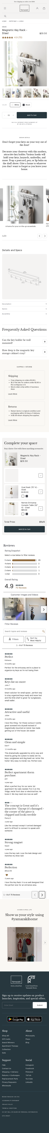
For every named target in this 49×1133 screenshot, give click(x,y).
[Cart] (44, 8)
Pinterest (29, 1072)
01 (9, 115)
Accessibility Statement (10, 1100)
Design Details (24, 137)
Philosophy (30, 1036)
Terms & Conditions (9, 1108)
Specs (4, 309)
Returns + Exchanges (11, 1075)
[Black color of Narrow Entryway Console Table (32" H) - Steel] (26, 513)
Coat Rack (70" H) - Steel (29, 488)
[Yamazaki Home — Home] (24, 8)
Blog (27, 1042)
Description (6, 304)
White (15, 105)
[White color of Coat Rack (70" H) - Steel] (22, 496)
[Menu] (5, 8)
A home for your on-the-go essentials (21, 226)
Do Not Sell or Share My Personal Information (20, 1112)
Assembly (6, 314)
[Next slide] (45, 236)
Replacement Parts (10, 1079)
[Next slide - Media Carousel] (45, 943)
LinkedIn (29, 1082)
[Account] (37, 8)
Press (28, 1039)
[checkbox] (41, 475)
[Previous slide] (40, 236)
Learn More (12, 394)
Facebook (30, 1068)
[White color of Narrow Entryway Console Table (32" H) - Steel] (22, 513)
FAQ (3, 1065)
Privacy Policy (7, 1104)
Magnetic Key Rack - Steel (30, 457)
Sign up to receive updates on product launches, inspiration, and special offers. (24, 997)
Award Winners (8, 1042)
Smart (4, 26)
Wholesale (6, 1086)
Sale (4, 1053)
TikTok (28, 1075)
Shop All (5, 1036)
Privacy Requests (9, 1082)
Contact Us (6, 1068)
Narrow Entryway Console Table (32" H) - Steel (29, 505)
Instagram (30, 1065)
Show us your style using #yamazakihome (24, 917)
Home (4, 21)
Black (28, 105)
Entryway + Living (16, 21)
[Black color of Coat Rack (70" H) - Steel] (26, 496)
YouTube (29, 1079)
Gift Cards (6, 1039)
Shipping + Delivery (10, 1072)
